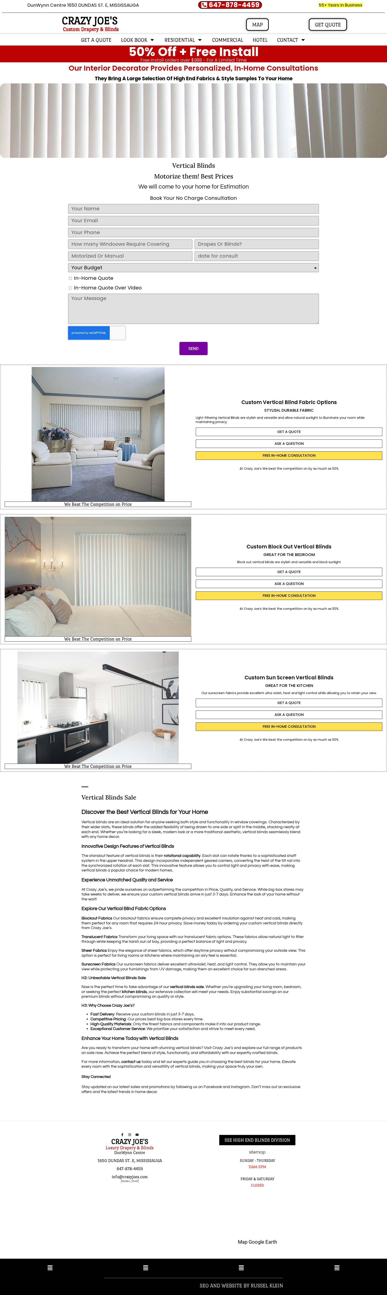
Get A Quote (96, 40)
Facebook (213, 1087)
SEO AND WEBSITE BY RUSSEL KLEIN (241, 1285)
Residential (179, 40)
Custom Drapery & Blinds (91, 29)
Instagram (240, 1087)
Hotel (260, 40)
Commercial (227, 40)
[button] (50, 1268)
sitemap (257, 1152)
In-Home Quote (93, 278)
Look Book (134, 40)
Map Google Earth (257, 1242)
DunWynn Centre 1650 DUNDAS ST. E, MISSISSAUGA (83, 5)
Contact (287, 40)
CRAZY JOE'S (90, 21)
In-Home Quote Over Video (108, 287)
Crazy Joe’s (253, 468)
